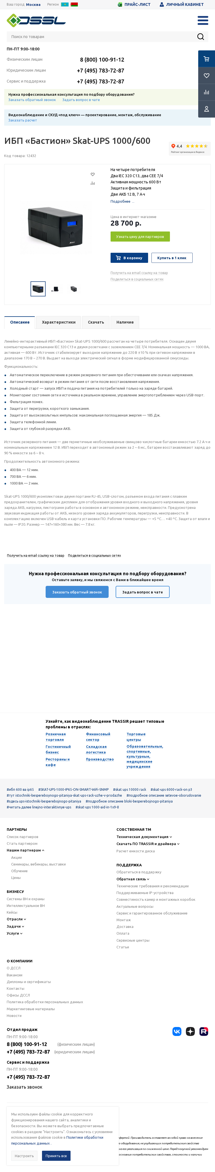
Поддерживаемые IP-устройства (145, 893)
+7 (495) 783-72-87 (100, 70)
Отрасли (15, 919)
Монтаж (123, 920)
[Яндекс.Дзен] (190, 1031)
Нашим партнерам (24, 850)
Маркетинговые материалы (31, 1009)
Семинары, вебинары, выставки (38, 864)
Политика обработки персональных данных (45, 1002)
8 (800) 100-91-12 (102, 59)
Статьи (122, 947)
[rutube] (203, 1031)
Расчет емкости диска (135, 851)
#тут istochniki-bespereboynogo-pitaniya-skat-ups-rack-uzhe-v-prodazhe (64, 795)
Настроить (24, 1156)
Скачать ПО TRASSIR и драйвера (146, 844)
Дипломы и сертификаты (29, 982)
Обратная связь (131, 879)
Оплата (122, 933)
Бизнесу (15, 891)
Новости (14, 1015)
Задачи (14, 926)
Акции (16, 857)
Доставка (125, 926)
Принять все (56, 1156)
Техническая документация (142, 837)
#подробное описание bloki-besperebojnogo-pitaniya (129, 801)
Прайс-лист (138, 4)
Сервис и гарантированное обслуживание (152, 913)
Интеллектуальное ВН (26, 905)
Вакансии (14, 975)
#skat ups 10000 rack (129, 789)
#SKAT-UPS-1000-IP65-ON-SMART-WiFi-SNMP (73, 789)
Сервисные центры (132, 940)
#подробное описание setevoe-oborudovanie (164, 795)
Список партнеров (22, 837)
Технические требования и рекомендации (152, 886)
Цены (16, 877)
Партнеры (17, 829)
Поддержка (129, 865)
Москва (33, 4)
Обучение (19, 871)
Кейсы (12, 912)
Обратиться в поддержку (138, 872)
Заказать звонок (24, 1087)
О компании (19, 961)
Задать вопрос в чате (81, 100)
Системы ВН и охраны (26, 899)
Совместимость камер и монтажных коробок (155, 899)
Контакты (15, 988)
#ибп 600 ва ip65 (20, 789)
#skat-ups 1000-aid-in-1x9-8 (97, 807)
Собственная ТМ (133, 829)
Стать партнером (22, 843)
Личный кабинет (185, 4)
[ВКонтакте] (176, 1031)
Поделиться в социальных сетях (137, 279)
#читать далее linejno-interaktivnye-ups (39, 807)
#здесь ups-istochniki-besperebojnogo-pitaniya (44, 801)
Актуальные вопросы (134, 906)
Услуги (13, 933)
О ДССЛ (13, 968)
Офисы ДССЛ (18, 995)
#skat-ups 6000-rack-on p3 (171, 789)
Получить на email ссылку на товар (139, 273)
